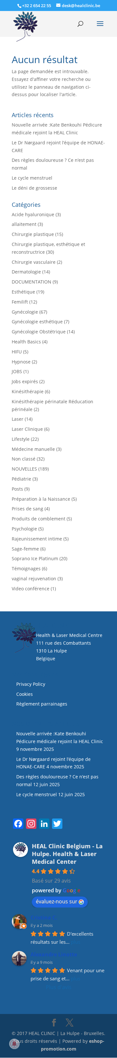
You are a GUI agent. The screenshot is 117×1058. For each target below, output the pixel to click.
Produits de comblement (38, 519)
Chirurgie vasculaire (34, 262)
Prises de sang (27, 509)
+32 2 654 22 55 (36, 5)
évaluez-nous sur (56, 901)
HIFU (17, 352)
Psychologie (24, 529)
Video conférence (30, 588)
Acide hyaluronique (33, 214)
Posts (17, 489)
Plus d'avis (59, 987)
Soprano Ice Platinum (35, 558)
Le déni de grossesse (34, 188)
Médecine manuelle (33, 449)
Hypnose (21, 362)
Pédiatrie (21, 479)
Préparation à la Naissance (41, 499)
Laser (17, 419)
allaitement (24, 224)
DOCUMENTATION (31, 282)
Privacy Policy (30, 684)
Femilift (20, 302)
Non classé (23, 459)
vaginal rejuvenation (34, 578)
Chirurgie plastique (33, 234)
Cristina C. (44, 917)
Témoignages (26, 568)
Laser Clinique (27, 429)
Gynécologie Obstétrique (39, 332)
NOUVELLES (24, 469)
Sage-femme (25, 549)
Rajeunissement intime (37, 539)
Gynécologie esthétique (37, 321)
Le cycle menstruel (32, 178)
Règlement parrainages (41, 704)
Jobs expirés (25, 381)
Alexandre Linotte (54, 954)
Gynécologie (25, 312)
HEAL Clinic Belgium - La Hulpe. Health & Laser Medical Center (67, 853)
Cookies (25, 694)
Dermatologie (26, 272)
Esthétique (23, 292)
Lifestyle (21, 439)
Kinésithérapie (28, 391)
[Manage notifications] (14, 1044)
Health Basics (26, 342)
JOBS (17, 371)
